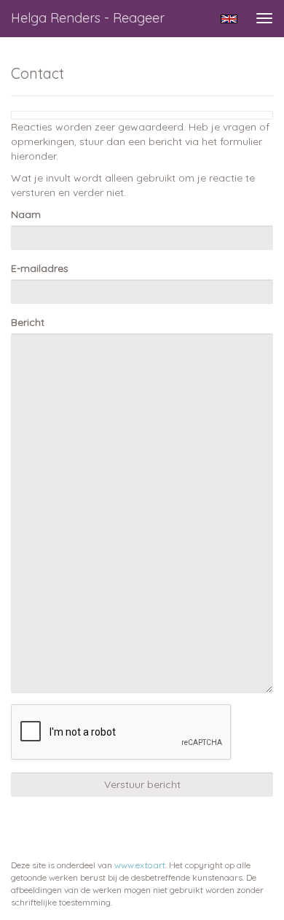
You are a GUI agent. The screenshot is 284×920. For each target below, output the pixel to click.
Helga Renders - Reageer (88, 17)
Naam (26, 214)
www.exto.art (139, 864)
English (229, 19)
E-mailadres (39, 268)
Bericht (27, 322)
